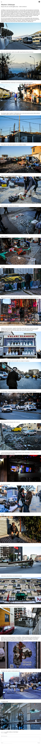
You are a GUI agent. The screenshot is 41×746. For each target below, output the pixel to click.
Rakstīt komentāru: (4, 736)
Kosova (6, 732)
